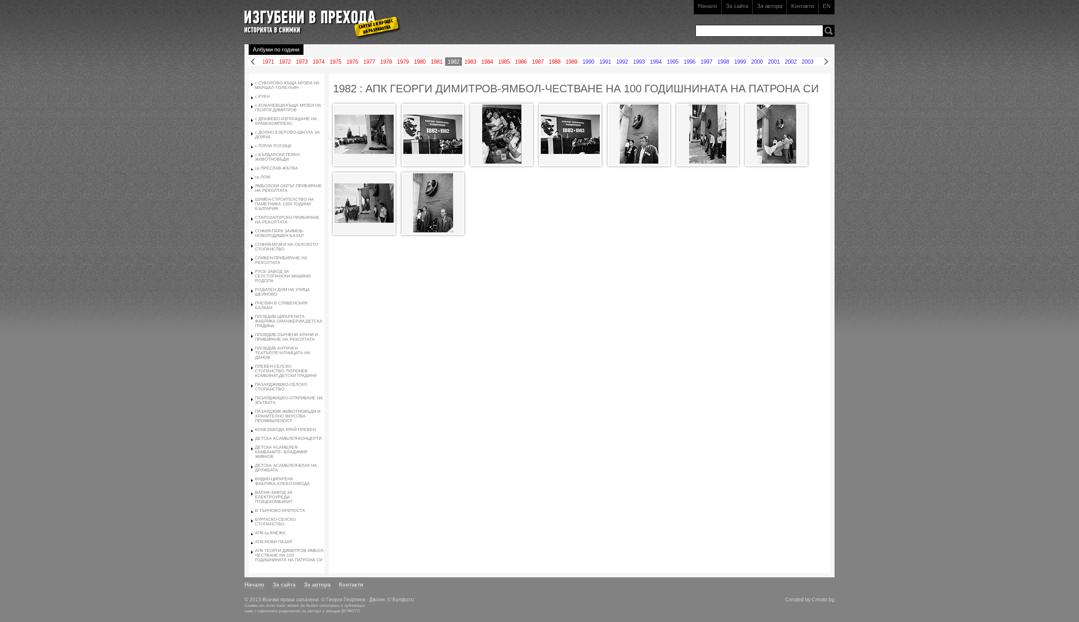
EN (826, 6)
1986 (521, 62)
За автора (769, 6)
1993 (639, 62)
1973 (302, 62)
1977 (369, 62)
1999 (740, 62)
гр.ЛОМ (262, 177)
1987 (538, 62)
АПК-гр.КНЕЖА (270, 532)
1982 (453, 62)
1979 (403, 62)
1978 (386, 62)
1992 (622, 62)
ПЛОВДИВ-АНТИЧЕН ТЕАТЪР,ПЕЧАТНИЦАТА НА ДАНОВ (282, 353)
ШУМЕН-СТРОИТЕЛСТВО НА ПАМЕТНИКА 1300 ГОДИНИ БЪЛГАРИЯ (284, 204)
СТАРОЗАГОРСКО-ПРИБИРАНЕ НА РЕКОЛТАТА (287, 219)
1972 (285, 62)
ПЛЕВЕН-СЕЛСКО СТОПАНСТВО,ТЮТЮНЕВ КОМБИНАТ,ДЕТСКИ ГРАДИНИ (286, 371)
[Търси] (829, 31)
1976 (352, 62)
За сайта (737, 6)
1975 (335, 62)
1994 (656, 62)
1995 (673, 62)
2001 (774, 62)
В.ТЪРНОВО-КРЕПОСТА (280, 510)
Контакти (802, 6)
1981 (437, 62)
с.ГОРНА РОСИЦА (273, 145)
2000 (757, 62)
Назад (253, 61)
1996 (689, 62)
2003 (807, 62)
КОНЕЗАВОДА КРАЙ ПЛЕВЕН (285, 429)
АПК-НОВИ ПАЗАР (274, 541)
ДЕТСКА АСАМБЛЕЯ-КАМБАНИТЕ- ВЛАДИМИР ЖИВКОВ (281, 452)
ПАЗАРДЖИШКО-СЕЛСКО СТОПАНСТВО (281, 386)
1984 (487, 62)
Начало (707, 6)
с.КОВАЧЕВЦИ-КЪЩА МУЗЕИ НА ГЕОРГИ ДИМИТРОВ (288, 107)
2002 (791, 62)
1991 (605, 62)
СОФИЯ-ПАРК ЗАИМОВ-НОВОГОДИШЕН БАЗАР (279, 233)
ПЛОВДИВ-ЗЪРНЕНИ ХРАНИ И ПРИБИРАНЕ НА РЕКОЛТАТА (286, 337)
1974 (319, 62)
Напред (826, 61)
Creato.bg (823, 599)
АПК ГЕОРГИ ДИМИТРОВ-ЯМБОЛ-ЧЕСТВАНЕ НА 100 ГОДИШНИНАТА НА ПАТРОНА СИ (290, 555)
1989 (571, 62)
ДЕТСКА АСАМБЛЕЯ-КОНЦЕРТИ (288, 438)
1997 (706, 62)
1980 (420, 62)
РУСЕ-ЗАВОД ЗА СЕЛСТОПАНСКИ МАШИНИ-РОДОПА (283, 276)
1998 (723, 62)
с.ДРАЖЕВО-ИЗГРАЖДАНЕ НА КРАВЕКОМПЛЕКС (286, 121)
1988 (555, 62)
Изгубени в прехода (318, 18)
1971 (268, 62)
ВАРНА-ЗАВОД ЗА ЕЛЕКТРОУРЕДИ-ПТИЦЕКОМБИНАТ (274, 497)
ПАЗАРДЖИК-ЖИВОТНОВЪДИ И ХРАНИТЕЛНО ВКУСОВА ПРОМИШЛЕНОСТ (287, 416)
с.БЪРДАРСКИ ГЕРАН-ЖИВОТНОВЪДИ (278, 157)
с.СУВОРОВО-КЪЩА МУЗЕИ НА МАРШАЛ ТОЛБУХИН (287, 85)
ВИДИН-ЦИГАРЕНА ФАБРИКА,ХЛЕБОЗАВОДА (282, 481)
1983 (470, 62)
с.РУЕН (262, 96)
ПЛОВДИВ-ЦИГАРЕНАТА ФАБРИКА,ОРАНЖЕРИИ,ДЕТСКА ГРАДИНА (288, 321)
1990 (588, 62)
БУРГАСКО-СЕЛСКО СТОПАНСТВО (275, 521)
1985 (504, 62)
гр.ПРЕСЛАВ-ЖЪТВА (276, 168)
